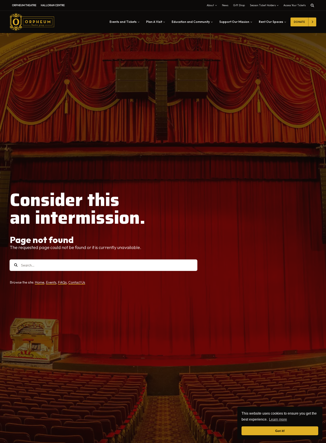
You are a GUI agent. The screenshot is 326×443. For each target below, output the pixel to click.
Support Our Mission (234, 22)
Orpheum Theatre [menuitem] (24, 5)
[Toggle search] (312, 5)
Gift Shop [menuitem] (239, 5)
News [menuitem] (225, 5)
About (212, 6)
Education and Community (191, 22)
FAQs (62, 282)
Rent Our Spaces (271, 22)
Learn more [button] (278, 419)
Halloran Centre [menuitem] (53, 5)
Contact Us (76, 282)
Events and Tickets (123, 22)
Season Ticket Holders (265, 6)
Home (39, 282)
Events (51, 282)
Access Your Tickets (294, 5)
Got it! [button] (280, 431)
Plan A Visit (154, 22)
